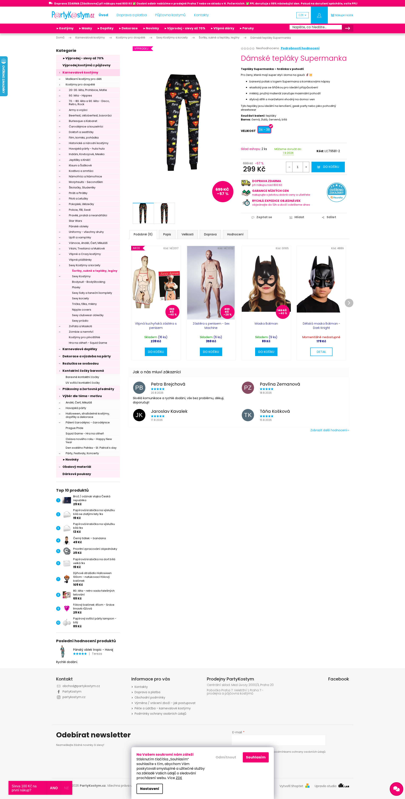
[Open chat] (396, 789)
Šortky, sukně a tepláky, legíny (94, 271)
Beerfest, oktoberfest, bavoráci (90, 115)
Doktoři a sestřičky (81, 132)
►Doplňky (105, 28)
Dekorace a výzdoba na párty (87, 356)
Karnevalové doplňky (80, 349)
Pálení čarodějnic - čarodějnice (88, 422)
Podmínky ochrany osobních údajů (160, 713)
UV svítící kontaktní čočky (83, 383)
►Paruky (246, 28)
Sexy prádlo (80, 320)
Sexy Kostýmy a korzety (84, 265)
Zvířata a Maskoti (80, 326)
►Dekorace (128, 28)
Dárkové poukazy (77, 474)
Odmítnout (226, 757)
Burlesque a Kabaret (83, 121)
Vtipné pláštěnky (80, 260)
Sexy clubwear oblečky (88, 315)
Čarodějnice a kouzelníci (86, 126)
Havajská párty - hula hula (87, 148)
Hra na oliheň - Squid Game (88, 343)
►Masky (85, 28)
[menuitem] (103, 15)
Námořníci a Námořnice (85, 176)
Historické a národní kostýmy (88, 143)
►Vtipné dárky (222, 28)
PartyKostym (72, 691)
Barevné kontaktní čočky (82, 377)
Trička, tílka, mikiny (84, 304)
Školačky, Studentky (82, 187)
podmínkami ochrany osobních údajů (299, 752)
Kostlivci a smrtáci (81, 171)
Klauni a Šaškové (80, 165)
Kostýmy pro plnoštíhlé (84, 337)
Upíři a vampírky (80, 237)
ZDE (179, 777)
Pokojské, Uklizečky (81, 204)
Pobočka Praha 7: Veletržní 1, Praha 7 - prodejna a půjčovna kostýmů (235, 692)
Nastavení (149, 788)
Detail (321, 352)
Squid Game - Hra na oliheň (85, 433)
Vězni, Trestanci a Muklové (87, 248)
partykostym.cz (74, 697)
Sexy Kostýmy (81, 276)
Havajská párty (76, 408)
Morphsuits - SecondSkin (86, 182)
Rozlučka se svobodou (81, 363)
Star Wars (75, 221)
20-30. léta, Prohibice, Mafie (88, 90)
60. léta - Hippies (80, 95)
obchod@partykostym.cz (81, 686)
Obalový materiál (77, 467)
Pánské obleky (78, 226)
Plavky (76, 287)
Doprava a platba (147, 692)
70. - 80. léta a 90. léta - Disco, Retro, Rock (89, 102)
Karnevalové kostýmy (80, 72)
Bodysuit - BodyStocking (88, 282)
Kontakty (141, 687)
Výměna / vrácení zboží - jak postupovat (165, 703)
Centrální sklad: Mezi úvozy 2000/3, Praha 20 (240, 685)
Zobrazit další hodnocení (328, 430)
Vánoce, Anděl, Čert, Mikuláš (88, 243)
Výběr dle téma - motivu (82, 396)
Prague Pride (74, 428)
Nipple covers (81, 309)
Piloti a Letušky (78, 198)
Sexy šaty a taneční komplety (92, 293)
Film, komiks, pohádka (84, 137)
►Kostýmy (65, 28)
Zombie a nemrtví (81, 332)
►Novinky (151, 28)
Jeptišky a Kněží (79, 160)
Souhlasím (256, 757)
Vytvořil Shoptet (291, 786)
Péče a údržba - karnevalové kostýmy (163, 708)
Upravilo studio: (326, 786)
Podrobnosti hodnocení (300, 48)
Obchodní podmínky (150, 697)
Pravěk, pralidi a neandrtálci (88, 215)
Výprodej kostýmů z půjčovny (87, 65)
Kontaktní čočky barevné (83, 371)
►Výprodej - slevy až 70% (184, 28)
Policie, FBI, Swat (80, 210)
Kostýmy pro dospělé (80, 84)
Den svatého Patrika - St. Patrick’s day (91, 448)
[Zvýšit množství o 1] (306, 167)
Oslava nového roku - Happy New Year (89, 440)
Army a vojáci (78, 110)
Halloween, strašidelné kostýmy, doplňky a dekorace (88, 415)
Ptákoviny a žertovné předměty (88, 389)
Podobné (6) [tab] (143, 234)
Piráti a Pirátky (78, 193)
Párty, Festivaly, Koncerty (82, 453)
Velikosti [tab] (187, 234)
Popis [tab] (167, 234)
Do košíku (331, 167)
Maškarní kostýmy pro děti (84, 79)
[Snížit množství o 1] (289, 167)
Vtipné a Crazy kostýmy (85, 254)
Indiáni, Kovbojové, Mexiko (87, 154)
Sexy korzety (80, 298)
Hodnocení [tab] (235, 234)
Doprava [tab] (210, 234)
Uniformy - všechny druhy (86, 232)
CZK (301, 15)
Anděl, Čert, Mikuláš (79, 402)
